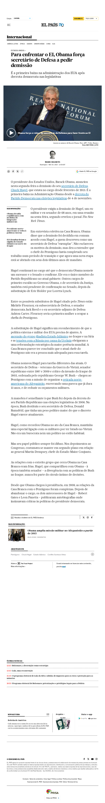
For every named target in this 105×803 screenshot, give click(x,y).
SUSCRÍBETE (78, 18)
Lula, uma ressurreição (22, 671)
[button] (52, 113)
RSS (60, 782)
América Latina (12, 44)
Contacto (26, 779)
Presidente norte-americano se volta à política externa (16, 231)
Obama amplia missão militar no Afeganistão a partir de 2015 (60, 532)
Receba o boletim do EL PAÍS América (29, 518)
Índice (65, 782)
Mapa (80, 779)
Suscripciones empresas (51, 782)
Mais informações (17, 566)
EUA (53, 44)
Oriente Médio (39, 44)
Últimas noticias (14, 661)
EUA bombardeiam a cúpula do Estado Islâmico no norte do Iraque (17, 243)
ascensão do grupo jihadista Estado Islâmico (39, 336)
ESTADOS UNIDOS (17, 50)
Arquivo (59, 714)
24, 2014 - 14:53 (57, 165)
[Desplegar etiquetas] (92, 554)
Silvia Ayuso (32, 537)
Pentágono (15, 555)
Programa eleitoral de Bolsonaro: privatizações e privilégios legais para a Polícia (48, 683)
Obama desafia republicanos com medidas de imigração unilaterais (15, 218)
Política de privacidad (70, 779)
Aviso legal (47, 779)
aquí (64, 566)
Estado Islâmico (39, 555)
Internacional (19, 37)
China (48, 44)
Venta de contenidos (36, 779)
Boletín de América (17, 720)
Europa (29, 44)
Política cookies (56, 779)
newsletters (14, 714)
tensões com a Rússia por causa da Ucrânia (43, 340)
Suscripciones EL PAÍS (34, 782)
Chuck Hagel (26, 555)
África (22, 44)
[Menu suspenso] (9, 25)
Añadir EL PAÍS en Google (88, 171)
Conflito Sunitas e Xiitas (57, 555)
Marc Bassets (52, 162)
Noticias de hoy (73, 782)
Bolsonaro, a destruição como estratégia (30, 665)
